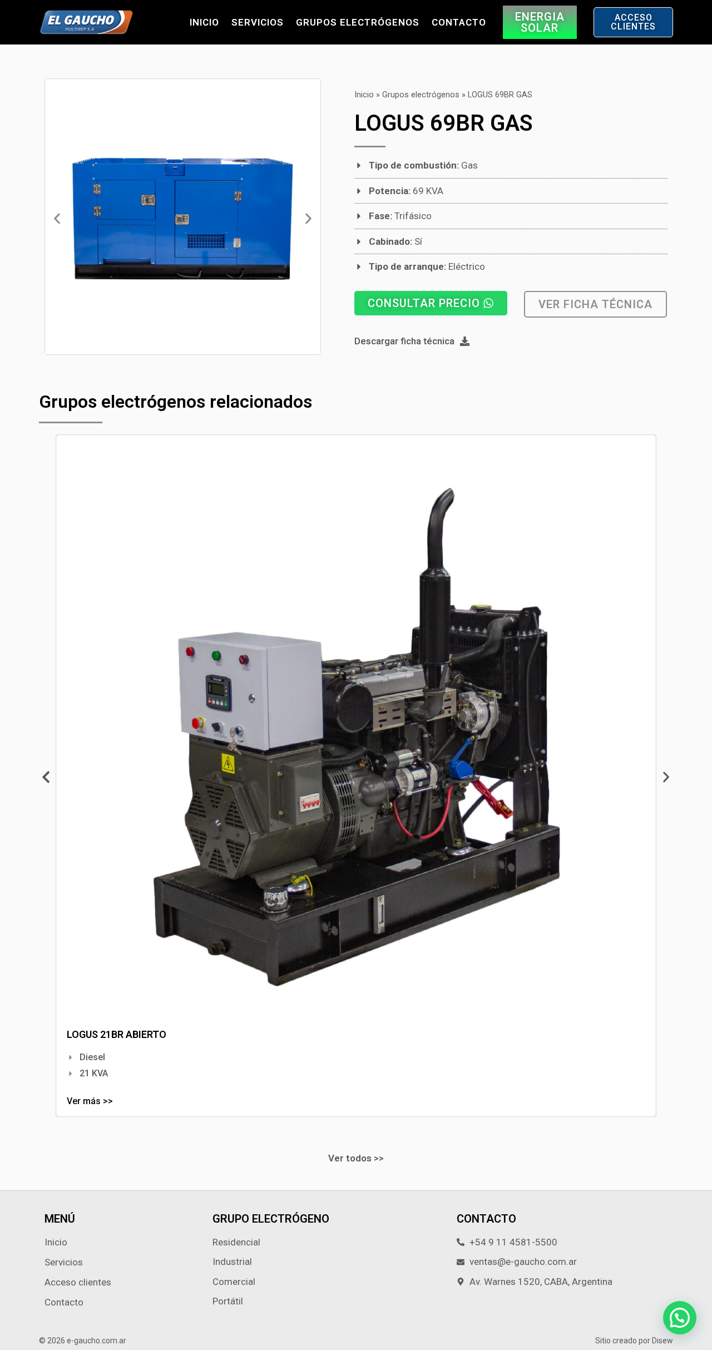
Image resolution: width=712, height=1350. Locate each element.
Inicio (204, 22)
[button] (57, 219)
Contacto (459, 22)
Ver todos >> (356, 1158)
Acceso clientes (77, 1282)
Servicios (257, 22)
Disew (662, 1340)
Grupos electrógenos (357, 22)
